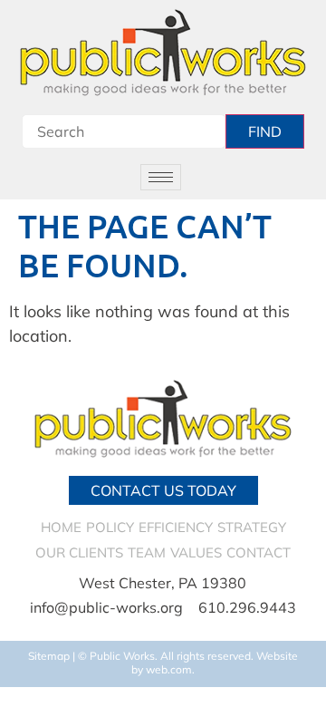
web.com (169, 669)
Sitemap (49, 656)
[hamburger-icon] (160, 177)
